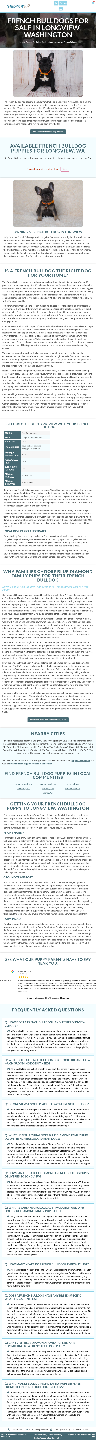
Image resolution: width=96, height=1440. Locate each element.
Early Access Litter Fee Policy (48, 1438)
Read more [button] (6, 992)
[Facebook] (56, 3)
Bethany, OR (48, 788)
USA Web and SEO (89, 1435)
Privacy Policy (40, 1434)
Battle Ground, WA (23, 784)
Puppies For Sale (33, 42)
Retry (65, 169)
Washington (47, 42)
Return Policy (55, 1434)
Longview (58, 42)
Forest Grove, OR (72, 788)
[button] (61, 8)
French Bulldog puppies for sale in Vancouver (30, 763)
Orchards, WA (23, 788)
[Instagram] (61, 3)
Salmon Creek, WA (48, 784)
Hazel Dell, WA (72, 784)
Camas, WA (48, 793)
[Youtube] (65, 3)
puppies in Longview (80, 760)
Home (21, 42)
